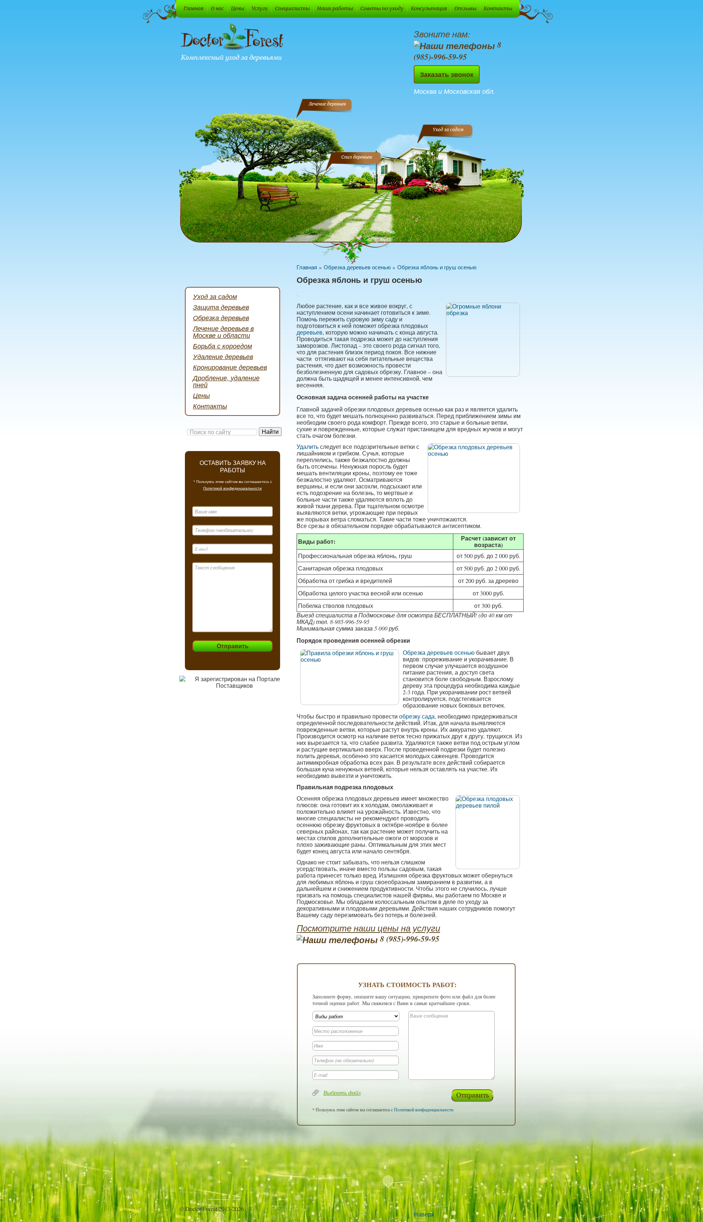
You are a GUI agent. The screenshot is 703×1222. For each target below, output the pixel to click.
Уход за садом (448, 129)
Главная (193, 8)
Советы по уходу (381, 8)
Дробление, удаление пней (226, 381)
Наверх (424, 1214)
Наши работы (335, 8)
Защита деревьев (221, 307)
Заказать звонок (446, 74)
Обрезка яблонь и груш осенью (436, 267)
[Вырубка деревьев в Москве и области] (233, 43)
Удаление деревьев (223, 356)
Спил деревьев (356, 157)
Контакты (498, 8)
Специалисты (292, 8)
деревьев (310, 332)
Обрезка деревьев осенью (357, 267)
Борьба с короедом (222, 346)
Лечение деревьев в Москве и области (223, 332)
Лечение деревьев (327, 104)
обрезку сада (417, 716)
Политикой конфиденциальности (232, 488)
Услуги (260, 8)
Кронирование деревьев (230, 367)
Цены (237, 8)
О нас (217, 8)
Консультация (429, 8)
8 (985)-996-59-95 (457, 50)
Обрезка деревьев (221, 317)
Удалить (308, 446)
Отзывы (465, 8)
